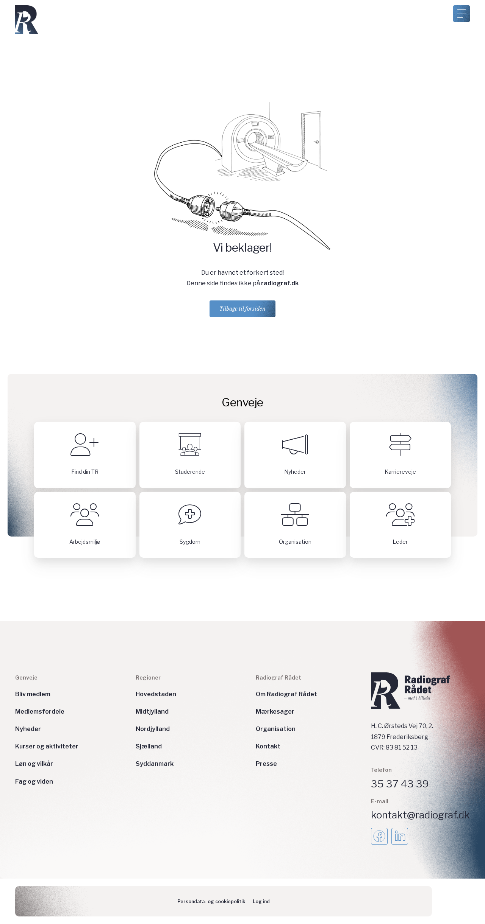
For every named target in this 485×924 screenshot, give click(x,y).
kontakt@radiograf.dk (420, 815)
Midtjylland (152, 711)
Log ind (261, 901)
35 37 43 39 (400, 784)
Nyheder (28, 729)
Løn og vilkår (34, 763)
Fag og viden (34, 781)
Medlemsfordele (39, 711)
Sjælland (149, 746)
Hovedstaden (156, 694)
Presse (266, 763)
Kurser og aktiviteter (46, 746)
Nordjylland (153, 729)
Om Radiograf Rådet (286, 694)
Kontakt (268, 746)
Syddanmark (155, 763)
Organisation (276, 729)
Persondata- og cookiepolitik (211, 901)
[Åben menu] (461, 13)
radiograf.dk (280, 283)
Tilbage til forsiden (242, 308)
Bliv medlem (32, 694)
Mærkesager (275, 711)
